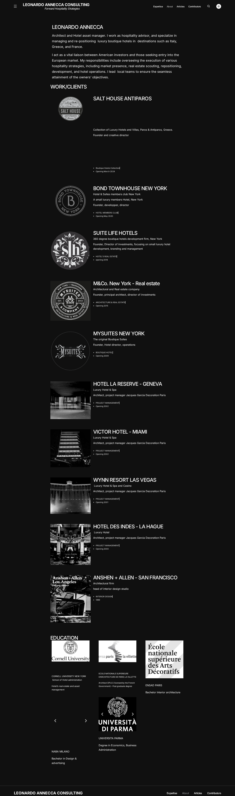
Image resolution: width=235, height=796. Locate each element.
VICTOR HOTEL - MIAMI (120, 432)
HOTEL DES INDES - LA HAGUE (128, 526)
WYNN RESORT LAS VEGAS (124, 480)
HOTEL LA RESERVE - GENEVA (127, 384)
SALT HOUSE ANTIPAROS (122, 98)
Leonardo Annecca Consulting (56, 6)
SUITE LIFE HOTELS (115, 233)
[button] (15, 6)
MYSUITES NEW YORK (119, 333)
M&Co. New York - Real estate (126, 283)
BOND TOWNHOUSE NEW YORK (130, 188)
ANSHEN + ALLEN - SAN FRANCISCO (135, 577)
